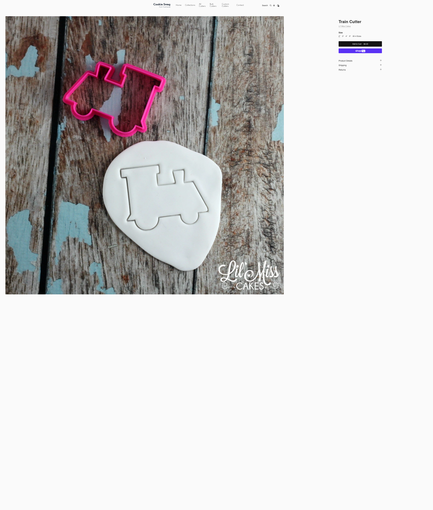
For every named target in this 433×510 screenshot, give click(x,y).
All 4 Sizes (357, 36)
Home (178, 5)
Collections (190, 5)
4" (346, 36)
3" (343, 36)
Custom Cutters (225, 5)
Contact (240, 5)
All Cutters (202, 5)
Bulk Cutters (213, 5)
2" (339, 36)
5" (350, 36)
